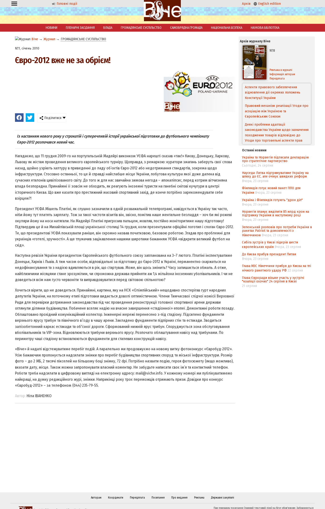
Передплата (277, 78)
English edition (269, 3)
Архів (246, 3)
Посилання (158, 497)
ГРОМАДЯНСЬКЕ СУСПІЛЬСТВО (141, 28)
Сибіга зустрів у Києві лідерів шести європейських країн (270, 244)
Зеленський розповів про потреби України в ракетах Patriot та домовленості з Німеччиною (277, 231)
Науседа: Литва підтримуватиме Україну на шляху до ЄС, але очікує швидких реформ (275, 174)
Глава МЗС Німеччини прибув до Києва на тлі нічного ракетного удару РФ (276, 268)
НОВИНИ (51, 28)
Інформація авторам (282, 74)
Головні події (66, 3)
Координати (115, 497)
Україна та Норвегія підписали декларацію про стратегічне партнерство (275, 159)
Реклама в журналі (281, 70)
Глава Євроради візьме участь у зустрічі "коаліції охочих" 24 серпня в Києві (273, 279)
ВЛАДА (107, 28)
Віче (34, 39)
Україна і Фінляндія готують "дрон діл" (272, 200)
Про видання (179, 497)
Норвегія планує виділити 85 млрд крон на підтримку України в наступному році (275, 213)
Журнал (49, 39)
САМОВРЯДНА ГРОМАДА (186, 28)
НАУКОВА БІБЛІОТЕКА (265, 28)
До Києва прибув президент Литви (269, 254)
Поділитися (52, 118)
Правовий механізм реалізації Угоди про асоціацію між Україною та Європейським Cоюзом (276, 92)
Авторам (96, 497)
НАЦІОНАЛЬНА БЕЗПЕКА (226, 28)
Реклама (199, 497)
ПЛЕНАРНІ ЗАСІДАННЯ (80, 28)
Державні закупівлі (222, 497)
